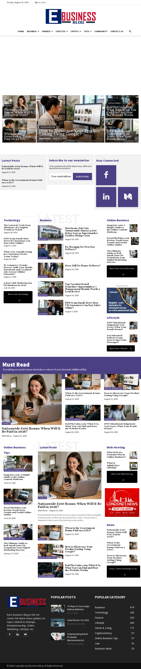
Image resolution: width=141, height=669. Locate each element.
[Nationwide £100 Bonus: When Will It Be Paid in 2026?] (19, 107)
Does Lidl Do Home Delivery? (82, 265)
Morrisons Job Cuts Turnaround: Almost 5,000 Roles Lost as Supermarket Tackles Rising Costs (81, 232)
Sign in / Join (40, 2)
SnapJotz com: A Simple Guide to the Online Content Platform (117, 228)
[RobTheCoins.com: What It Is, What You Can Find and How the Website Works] (122, 107)
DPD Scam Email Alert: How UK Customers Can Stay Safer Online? (17, 240)
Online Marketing (47, 127)
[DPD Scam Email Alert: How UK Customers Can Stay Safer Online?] (50, 307)
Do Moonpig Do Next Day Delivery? (80, 248)
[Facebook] (106, 175)
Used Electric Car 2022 (78, 620)
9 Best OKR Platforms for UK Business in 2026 (18, 284)
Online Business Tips (14, 470)
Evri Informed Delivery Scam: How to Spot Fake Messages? (117, 339)
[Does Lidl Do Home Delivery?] (50, 270)
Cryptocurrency (114, 103)
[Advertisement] (70, 69)
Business (32, 31)
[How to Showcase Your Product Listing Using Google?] (70, 119)
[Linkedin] (106, 197)
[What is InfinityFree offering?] (133, 466)
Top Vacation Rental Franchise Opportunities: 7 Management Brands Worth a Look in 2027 (82, 288)
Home (21, 31)
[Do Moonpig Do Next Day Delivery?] (50, 251)
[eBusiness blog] (70, 16)
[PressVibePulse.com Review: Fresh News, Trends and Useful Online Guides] (135, 241)
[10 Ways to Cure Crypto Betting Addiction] (58, 608)
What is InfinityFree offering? (113, 465)
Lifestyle (60, 31)
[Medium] (128, 197)
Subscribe (82, 176)
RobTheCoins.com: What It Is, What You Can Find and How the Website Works (82, 426)
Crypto (75, 31)
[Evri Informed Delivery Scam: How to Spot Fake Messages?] (133, 338)
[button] (130, 31)
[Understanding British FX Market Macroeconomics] (58, 636)
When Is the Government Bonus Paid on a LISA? (22, 181)
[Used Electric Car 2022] (58, 622)
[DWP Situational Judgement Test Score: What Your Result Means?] (122, 131)
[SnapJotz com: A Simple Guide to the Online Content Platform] (133, 228)
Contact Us (116, 31)
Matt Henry (6, 436)
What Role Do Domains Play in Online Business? (116, 454)
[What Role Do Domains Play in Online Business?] (133, 455)
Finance (46, 31)
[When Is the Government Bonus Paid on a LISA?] (19, 131)
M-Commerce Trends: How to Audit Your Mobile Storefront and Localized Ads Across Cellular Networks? (18, 270)
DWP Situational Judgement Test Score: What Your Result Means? (116, 326)
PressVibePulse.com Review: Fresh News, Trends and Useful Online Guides (118, 241)
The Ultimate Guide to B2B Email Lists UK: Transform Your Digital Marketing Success (116, 257)
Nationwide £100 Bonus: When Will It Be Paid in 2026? (22, 167)
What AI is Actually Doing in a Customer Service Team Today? (18, 254)
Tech (86, 31)
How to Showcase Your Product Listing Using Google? (121, 394)
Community (100, 31)
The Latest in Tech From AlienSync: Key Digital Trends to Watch (17, 227)
